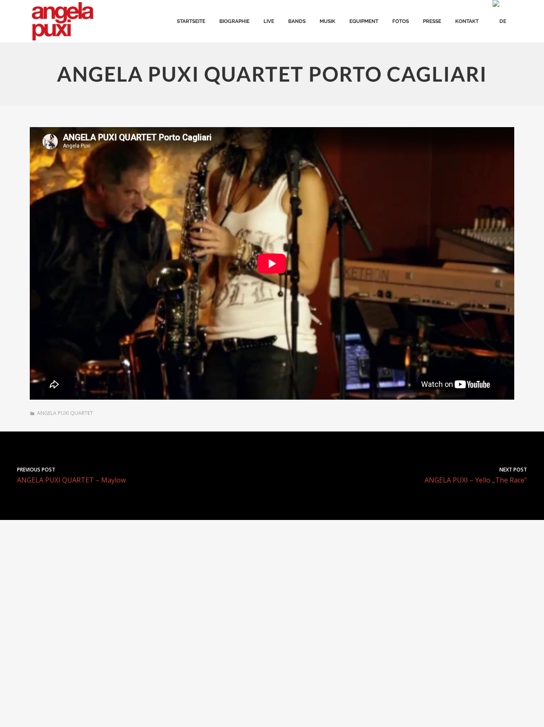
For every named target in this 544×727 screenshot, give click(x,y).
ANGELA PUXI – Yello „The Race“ (476, 475)
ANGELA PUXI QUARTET (65, 413)
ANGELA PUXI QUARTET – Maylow (71, 475)
